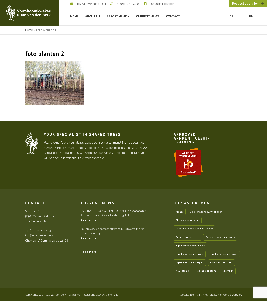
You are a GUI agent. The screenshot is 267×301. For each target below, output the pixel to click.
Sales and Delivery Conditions (101, 294)
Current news (147, 16)
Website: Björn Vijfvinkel (193, 294)
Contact (173, 16)
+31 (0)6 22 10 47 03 (38, 230)
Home (74, 16)
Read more (89, 220)
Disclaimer (75, 294)
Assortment (117, 16)
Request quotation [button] (245, 3)
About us (92, 16)
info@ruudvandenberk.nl (40, 235)
